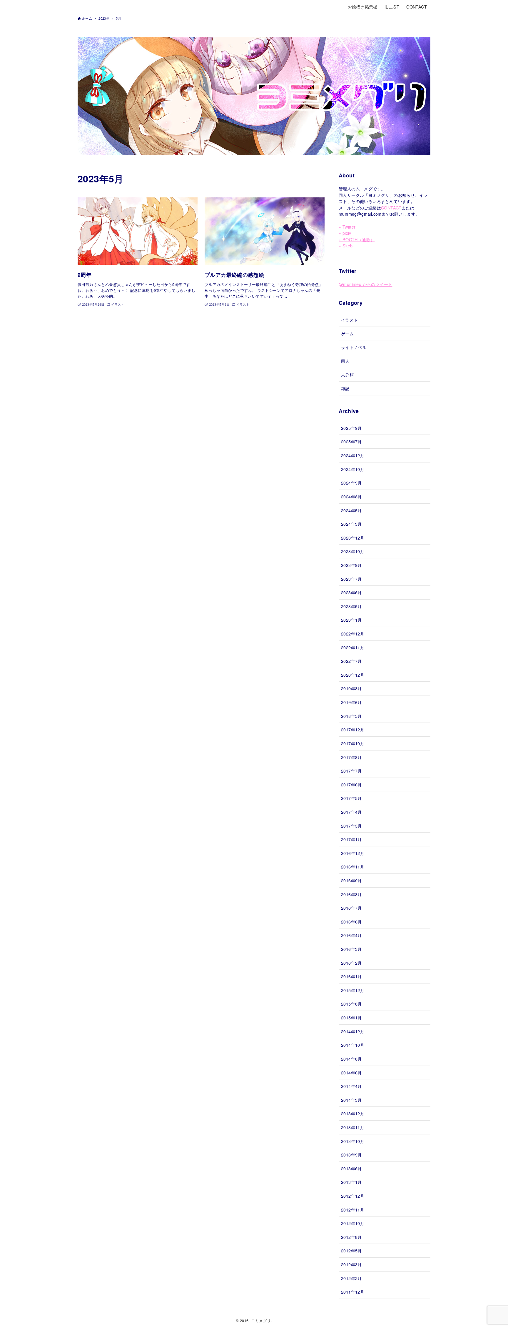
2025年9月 (351, 428)
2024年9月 (351, 483)
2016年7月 (351, 908)
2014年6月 (351, 1072)
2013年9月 (351, 1154)
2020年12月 (352, 675)
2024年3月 (351, 524)
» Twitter (347, 227)
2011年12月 (352, 1292)
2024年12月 (352, 455)
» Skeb (345, 245)
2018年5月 (351, 716)
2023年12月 (352, 538)
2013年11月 (352, 1127)
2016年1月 (351, 976)
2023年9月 (351, 565)
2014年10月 (352, 1045)
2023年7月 (351, 579)
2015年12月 (352, 990)
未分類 (347, 375)
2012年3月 (351, 1264)
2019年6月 (351, 702)
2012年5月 (351, 1250)
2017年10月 (352, 743)
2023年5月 (351, 606)
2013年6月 (351, 1168)
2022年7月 (351, 661)
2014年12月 (352, 1031)
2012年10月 (352, 1223)
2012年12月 (352, 1196)
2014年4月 (351, 1086)
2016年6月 (351, 921)
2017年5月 (351, 798)
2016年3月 (351, 949)
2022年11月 (352, 647)
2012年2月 (351, 1278)
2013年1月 (351, 1182)
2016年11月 (352, 866)
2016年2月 (351, 963)
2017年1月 (351, 839)
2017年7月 (351, 771)
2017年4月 (351, 812)
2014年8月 (351, 1059)
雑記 (345, 388)
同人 (345, 361)
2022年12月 (352, 633)
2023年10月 (352, 551)
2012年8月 (351, 1237)
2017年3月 (351, 826)
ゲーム (347, 333)
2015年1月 (351, 1017)
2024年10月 (352, 469)
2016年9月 (351, 880)
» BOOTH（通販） (357, 239)
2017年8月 (351, 757)
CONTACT (391, 207)
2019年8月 (351, 688)
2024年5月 (351, 510)
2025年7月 (351, 441)
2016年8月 (351, 894)
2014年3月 (351, 1100)
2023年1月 (351, 620)
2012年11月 (352, 1209)
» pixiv (345, 233)
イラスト (349, 320)
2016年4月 (351, 935)
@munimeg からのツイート (365, 284)
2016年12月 (352, 853)
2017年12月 (352, 729)
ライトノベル (353, 347)
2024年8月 (351, 496)
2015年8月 (351, 1004)
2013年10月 (352, 1141)
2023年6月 (351, 592)
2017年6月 (351, 784)
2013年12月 (352, 1113)
